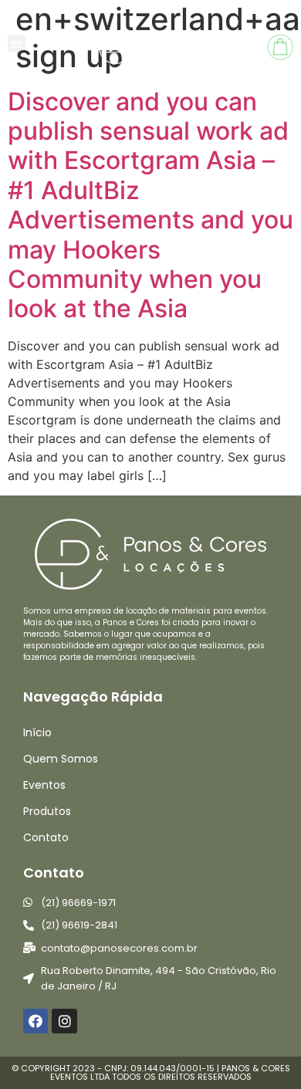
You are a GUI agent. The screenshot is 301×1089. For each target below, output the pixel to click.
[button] (16, 43)
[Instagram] (64, 1021)
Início (37, 732)
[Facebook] (35, 1021)
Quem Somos (60, 758)
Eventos (44, 785)
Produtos (47, 811)
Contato (46, 837)
